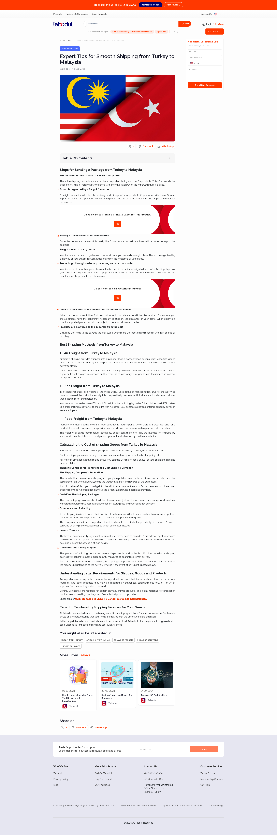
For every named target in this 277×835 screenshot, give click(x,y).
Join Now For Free (150, 5)
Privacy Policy (60, 779)
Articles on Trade (69, 49)
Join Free (219, 24)
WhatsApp (168, 146)
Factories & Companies (77, 14)
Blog (55, 785)
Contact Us (206, 14)
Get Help (205, 785)
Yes (117, 224)
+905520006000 (153, 773)
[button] (192, 63)
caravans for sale (123, 640)
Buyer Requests (99, 14)
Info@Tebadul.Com (154, 779)
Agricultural (161, 32)
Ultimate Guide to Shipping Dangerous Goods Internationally (111, 599)
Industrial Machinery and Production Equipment (132, 32)
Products (57, 14)
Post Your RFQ (173, 5)
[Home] (63, 24)
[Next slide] (178, 31)
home (62, 40)
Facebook (148, 146)
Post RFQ (217, 31)
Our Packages (102, 785)
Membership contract (212, 779)
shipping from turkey (98, 640)
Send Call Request (205, 85)
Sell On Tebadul (103, 773)
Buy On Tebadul (103, 779)
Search (186, 24)
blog (70, 40)
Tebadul (57, 773)
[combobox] (132, 24)
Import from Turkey (72, 640)
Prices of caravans (147, 640)
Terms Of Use (207, 773)
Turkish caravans (70, 646)
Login (209, 24)
